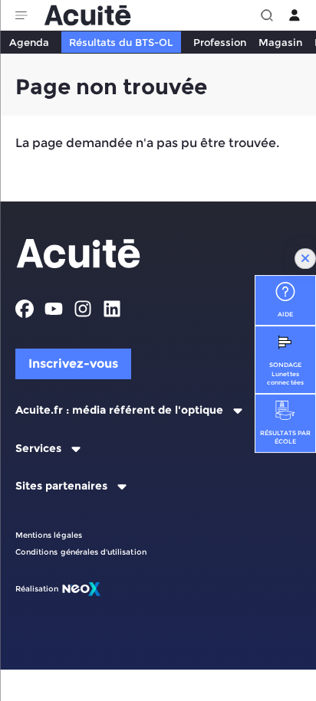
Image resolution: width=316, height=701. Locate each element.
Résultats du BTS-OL (121, 42)
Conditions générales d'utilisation (80, 552)
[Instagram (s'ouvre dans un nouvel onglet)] (83, 309)
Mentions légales (48, 535)
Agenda (29, 42)
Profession (219, 42)
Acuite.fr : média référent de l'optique (119, 410)
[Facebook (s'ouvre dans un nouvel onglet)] (24, 309)
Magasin (280, 42)
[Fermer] (305, 259)
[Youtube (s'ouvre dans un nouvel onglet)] (53, 309)
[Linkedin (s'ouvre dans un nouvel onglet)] (112, 309)
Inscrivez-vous (73, 363)
